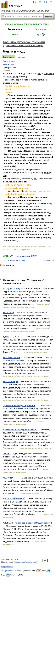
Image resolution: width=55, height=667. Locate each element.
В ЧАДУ (7, 64)
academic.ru (11, 4)
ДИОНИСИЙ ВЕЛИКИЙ (14, 498)
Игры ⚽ (40, 34)
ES (45, 2)
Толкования (15, 29)
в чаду (47, 260)
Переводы (40, 29)
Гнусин (6, 453)
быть (10, 76)
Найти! (48, 16)
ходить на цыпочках (16, 260)
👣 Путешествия (7, 567)
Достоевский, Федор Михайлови (20, 429)
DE (40, 2)
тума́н (6, 336)
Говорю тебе (16, 129)
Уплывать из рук (11, 357)
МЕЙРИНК (8, 478)
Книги (15, 34)
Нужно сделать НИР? (26, 256)
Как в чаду (8, 312)
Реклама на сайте (31, 562)
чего (21, 169)
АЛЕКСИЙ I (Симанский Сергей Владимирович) (27, 523)
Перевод (21, 57)
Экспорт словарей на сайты (11, 571)
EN (34, 2)
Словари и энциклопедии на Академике (25, 10)
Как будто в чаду (12, 288)
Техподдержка (19, 562)
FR (51, 2)
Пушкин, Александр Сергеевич (19, 405)
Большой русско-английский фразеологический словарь (27, 24)
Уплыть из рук (10, 381)
